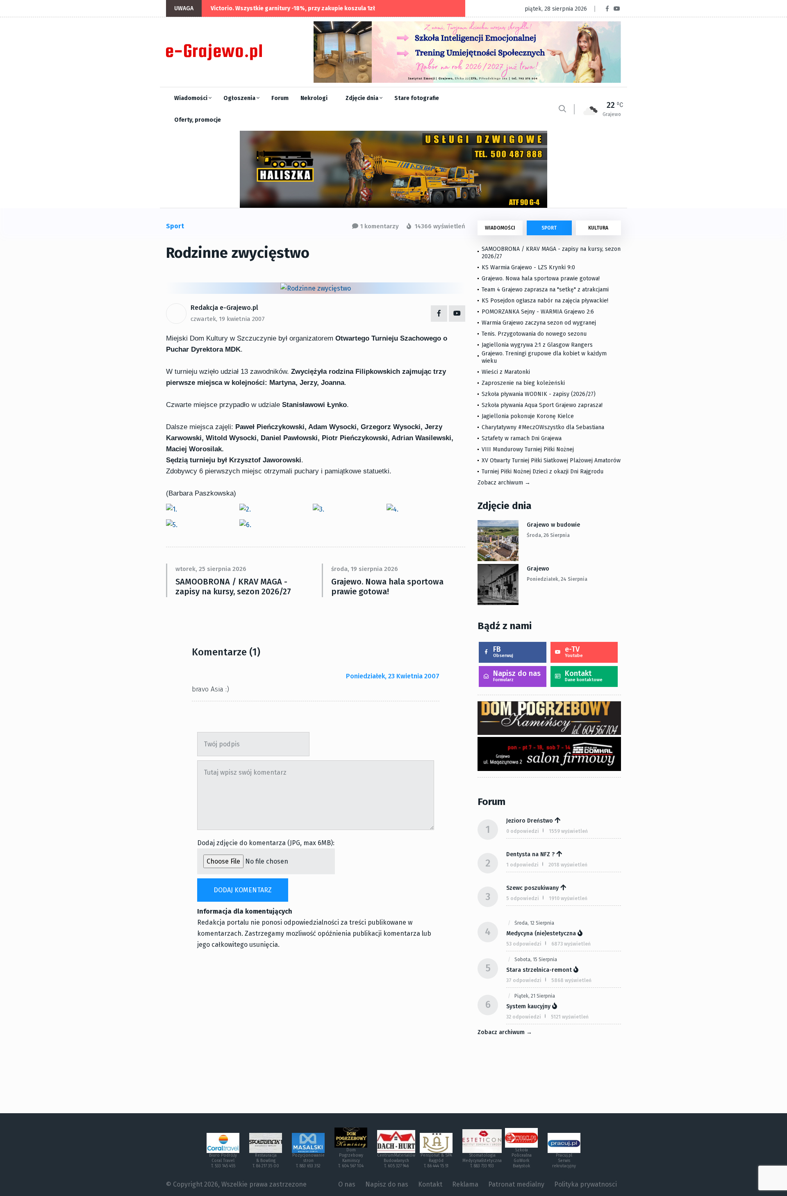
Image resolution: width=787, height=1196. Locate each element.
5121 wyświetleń (570, 1017)
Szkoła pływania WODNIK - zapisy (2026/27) (539, 394)
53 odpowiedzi (523, 944)
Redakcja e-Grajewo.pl (224, 308)
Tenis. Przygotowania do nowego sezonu (534, 333)
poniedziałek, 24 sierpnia (557, 579)
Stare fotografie (416, 98)
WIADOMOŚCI (500, 228)
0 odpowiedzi (522, 831)
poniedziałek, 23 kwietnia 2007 (392, 676)
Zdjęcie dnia (363, 98)
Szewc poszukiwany (532, 887)
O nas (346, 1184)
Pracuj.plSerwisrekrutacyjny (564, 1161)
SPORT (549, 228)
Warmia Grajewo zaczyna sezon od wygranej (539, 322)
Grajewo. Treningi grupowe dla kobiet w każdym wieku (544, 357)
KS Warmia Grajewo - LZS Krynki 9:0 (528, 267)
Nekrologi (314, 98)
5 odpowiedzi (522, 898)
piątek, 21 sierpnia (534, 996)
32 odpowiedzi (523, 1017)
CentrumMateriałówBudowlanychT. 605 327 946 (396, 1161)
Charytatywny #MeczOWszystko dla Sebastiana (543, 427)
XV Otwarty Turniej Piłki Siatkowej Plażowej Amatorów (551, 460)
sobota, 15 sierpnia (535, 959)
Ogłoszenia (240, 98)
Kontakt (584, 675)
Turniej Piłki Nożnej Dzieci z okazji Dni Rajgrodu (542, 471)
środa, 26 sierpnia (548, 535)
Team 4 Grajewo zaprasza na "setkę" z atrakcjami (545, 289)
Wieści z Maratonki (506, 371)
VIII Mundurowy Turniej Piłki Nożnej (528, 449)
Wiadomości (191, 98)
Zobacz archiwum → (504, 482)
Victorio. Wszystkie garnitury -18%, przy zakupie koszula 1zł (293, 8)
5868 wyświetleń (571, 980)
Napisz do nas (517, 675)
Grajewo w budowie (553, 524)
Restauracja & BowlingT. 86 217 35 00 (265, 1161)
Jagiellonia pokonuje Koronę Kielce (528, 416)
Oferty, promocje (197, 119)
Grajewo (538, 568)
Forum (280, 98)
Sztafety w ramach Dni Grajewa (522, 438)
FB (503, 651)
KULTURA (598, 228)
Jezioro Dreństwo (529, 820)
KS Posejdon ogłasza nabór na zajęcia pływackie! (547, 300)
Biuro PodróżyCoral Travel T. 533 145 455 (223, 1161)
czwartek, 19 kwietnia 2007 (228, 319)
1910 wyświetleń (568, 898)
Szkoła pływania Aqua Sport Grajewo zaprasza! (542, 405)
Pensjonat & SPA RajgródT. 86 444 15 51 (436, 1161)
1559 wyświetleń (568, 831)
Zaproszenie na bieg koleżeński (523, 383)
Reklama (465, 1184)
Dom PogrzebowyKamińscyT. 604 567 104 (351, 1158)
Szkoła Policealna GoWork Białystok (522, 1158)
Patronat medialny (516, 1184)
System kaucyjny (528, 1006)
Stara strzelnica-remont (539, 969)
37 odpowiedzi (523, 980)
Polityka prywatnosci (585, 1184)
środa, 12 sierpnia (534, 923)
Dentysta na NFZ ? (530, 854)
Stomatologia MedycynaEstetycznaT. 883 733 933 (482, 1161)
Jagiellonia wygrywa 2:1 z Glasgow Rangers (537, 344)
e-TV (574, 651)
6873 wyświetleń (571, 944)
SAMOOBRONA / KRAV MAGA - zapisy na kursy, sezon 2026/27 (233, 586)
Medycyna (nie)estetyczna (541, 933)
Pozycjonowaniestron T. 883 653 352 (308, 1161)
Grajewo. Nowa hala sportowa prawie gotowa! (387, 586)
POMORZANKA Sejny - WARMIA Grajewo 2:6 (538, 311)
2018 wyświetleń (567, 865)
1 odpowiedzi (522, 865)
